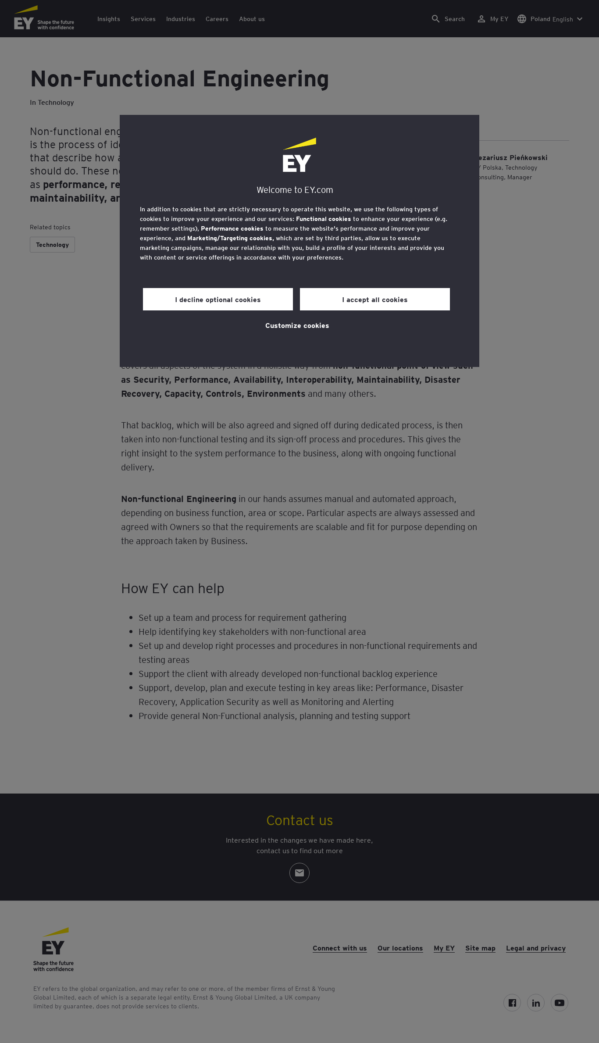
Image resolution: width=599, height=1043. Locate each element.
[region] (299, 241)
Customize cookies (297, 325)
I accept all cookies (375, 299)
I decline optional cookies (218, 299)
